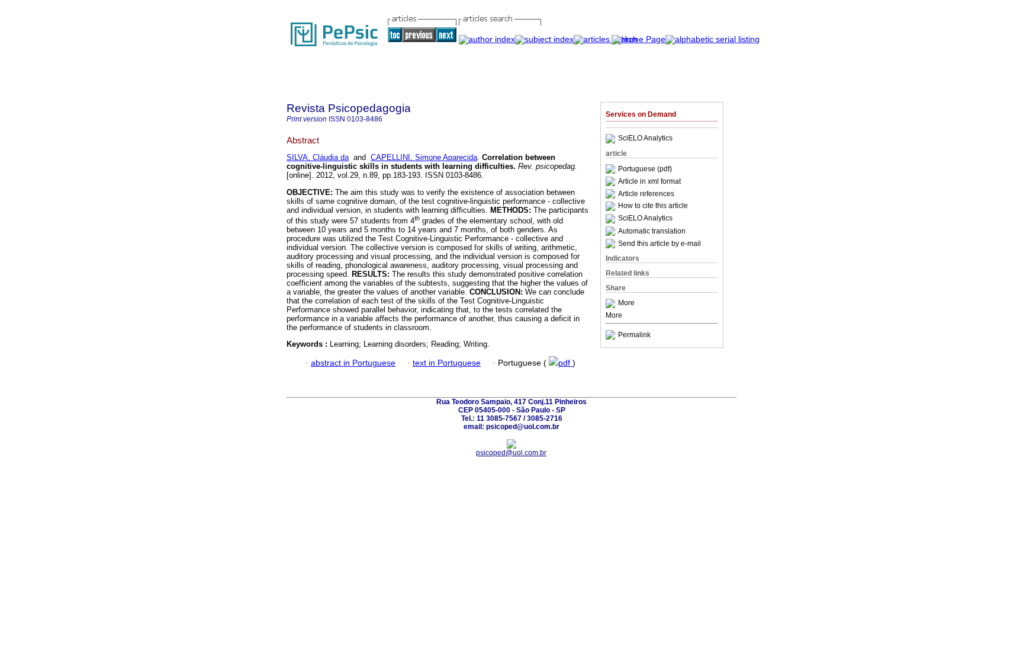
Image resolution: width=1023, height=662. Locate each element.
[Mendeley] (612, 303)
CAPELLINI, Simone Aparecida (424, 157)
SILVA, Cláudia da (318, 157)
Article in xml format (649, 181)
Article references (646, 194)
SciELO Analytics (645, 139)
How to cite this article (653, 206)
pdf (565, 363)
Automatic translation (652, 231)
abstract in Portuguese (353, 363)
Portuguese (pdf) (645, 169)
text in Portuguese (447, 363)
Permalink (634, 335)
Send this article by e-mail (659, 243)
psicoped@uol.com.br (511, 453)
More (626, 303)
